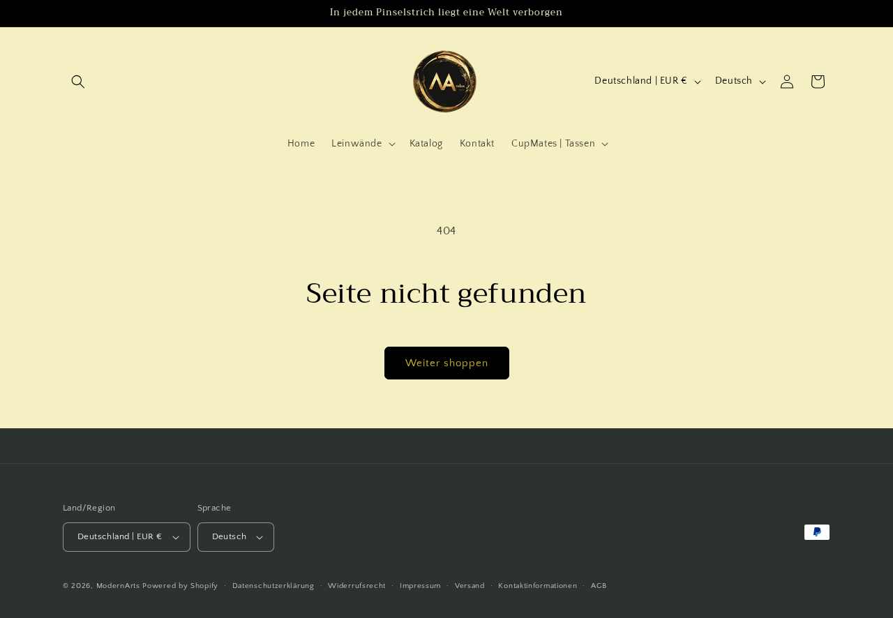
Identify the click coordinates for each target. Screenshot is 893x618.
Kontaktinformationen (537, 586)
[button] (78, 81)
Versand (470, 586)
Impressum (420, 586)
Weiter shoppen (446, 363)
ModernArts (118, 586)
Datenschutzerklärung (273, 586)
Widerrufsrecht (357, 586)
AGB (598, 586)
